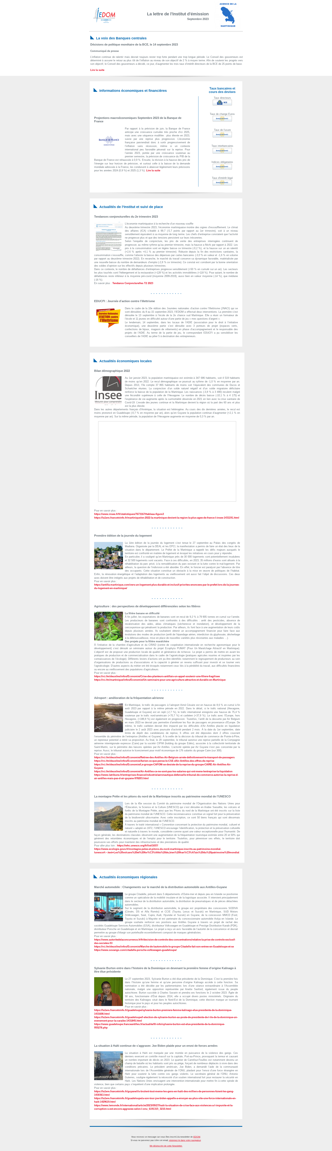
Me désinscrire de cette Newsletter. (166, 1146)
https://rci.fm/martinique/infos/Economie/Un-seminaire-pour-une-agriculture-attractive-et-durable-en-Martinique (160, 679)
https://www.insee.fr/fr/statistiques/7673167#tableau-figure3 (129, 514)
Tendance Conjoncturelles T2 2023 (132, 283)
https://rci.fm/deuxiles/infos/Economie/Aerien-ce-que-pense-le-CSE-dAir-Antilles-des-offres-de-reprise (154, 760)
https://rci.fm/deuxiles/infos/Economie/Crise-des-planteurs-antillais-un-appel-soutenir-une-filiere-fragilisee (157, 676)
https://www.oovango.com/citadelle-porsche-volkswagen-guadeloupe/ (135, 950)
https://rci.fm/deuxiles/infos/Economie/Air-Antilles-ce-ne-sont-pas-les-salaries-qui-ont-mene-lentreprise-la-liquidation (163, 771)
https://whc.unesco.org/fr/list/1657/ (137, 845)
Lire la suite (97, 70)
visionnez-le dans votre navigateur (185, 1140)
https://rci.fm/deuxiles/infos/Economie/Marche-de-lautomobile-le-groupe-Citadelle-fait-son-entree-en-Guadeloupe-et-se (164, 946)
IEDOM (196, 1137)
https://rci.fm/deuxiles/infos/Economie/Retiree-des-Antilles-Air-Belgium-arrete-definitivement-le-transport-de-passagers (164, 757)
